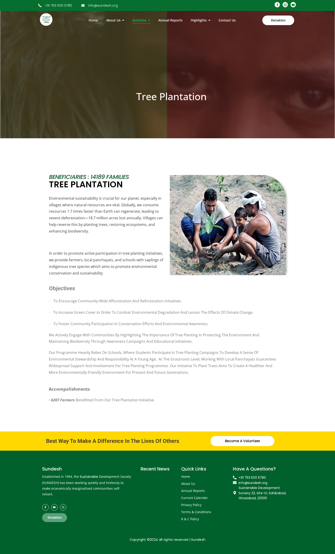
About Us (188, 483)
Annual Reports (193, 491)
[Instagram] (63, 507)
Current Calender (194, 498)
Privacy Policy (191, 505)
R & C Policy (190, 519)
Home (185, 476)
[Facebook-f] (45, 507)
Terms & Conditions (196, 512)
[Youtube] (54, 507)
